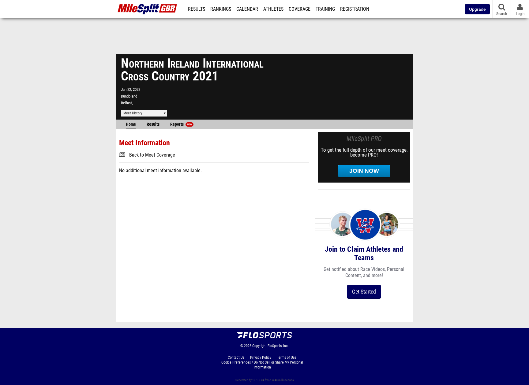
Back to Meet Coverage (152, 155)
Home (131, 124)
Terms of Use (286, 357)
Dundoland (129, 96)
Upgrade (477, 9)
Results (196, 9)
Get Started (364, 291)
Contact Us (236, 357)
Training (325, 9)
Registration (354, 9)
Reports (181, 124)
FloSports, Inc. (278, 346)
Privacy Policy (260, 357)
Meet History (132, 113)
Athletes (273, 9)
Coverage (299, 9)
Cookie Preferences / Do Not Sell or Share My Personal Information (262, 364)
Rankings (220, 9)
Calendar (247, 9)
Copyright (259, 346)
